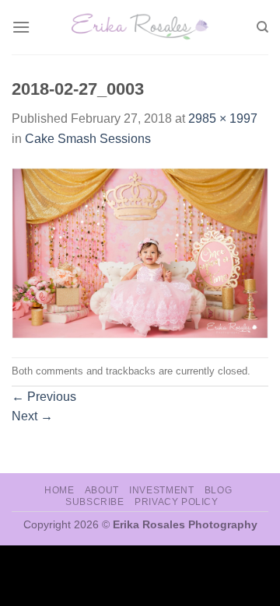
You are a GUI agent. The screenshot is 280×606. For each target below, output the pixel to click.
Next (32, 416)
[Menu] (21, 27)
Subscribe (94, 501)
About (102, 490)
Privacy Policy (177, 501)
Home (59, 490)
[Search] (262, 27)
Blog (218, 490)
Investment (161, 490)
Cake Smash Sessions (88, 138)
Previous (44, 396)
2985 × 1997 (222, 118)
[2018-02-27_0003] (140, 252)
